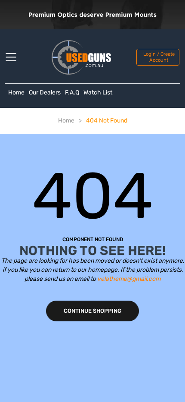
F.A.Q (72, 92)
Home (16, 92)
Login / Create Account (159, 57)
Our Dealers (45, 92)
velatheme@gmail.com (128, 279)
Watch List (97, 92)
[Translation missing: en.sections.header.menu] (16, 57)
